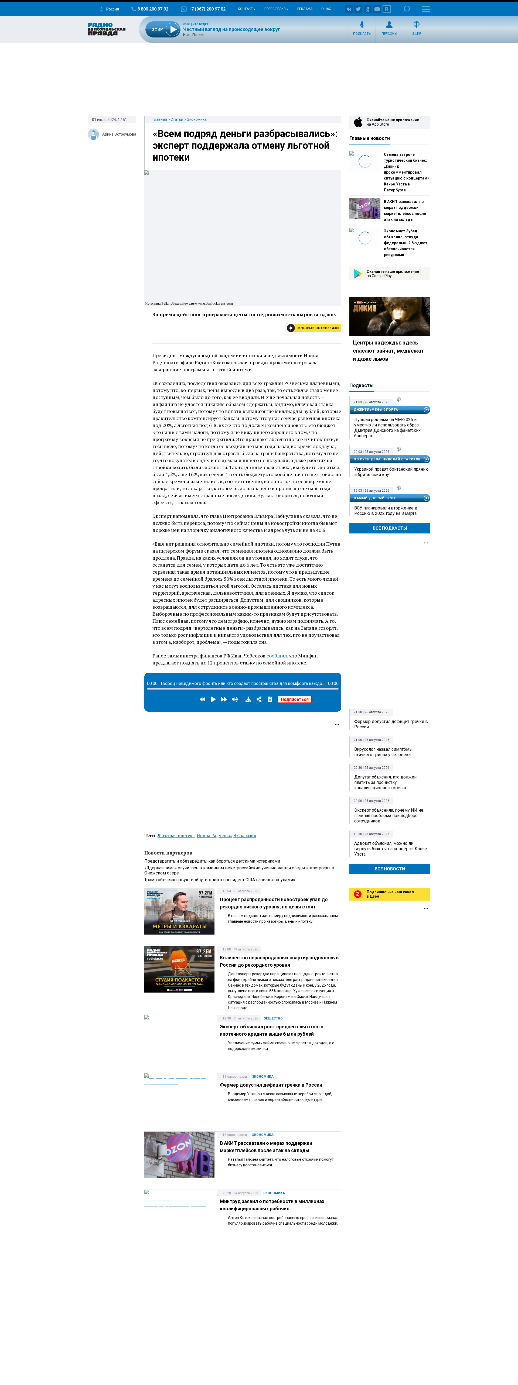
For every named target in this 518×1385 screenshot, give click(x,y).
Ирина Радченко (214, 835)
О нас (326, 9)
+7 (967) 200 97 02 (207, 9)
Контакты (246, 9)
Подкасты (362, 34)
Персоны (389, 34)
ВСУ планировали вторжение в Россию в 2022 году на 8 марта (385, 510)
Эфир (416, 34)
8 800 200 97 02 (152, 9)
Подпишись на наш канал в (317, 327)
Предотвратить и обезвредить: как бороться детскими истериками (212, 861)
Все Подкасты (390, 528)
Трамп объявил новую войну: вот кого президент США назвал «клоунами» (219, 879)
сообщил (277, 655)
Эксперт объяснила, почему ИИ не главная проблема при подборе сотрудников (388, 816)
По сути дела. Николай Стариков (387, 459)
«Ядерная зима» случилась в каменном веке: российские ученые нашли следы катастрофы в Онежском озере (239, 870)
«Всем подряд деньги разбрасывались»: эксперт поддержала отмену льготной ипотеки (245, 145)
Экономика (197, 119)
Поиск (406, 9)
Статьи (177, 119)
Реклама (304, 9)
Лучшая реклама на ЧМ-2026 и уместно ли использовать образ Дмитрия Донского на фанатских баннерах (387, 427)
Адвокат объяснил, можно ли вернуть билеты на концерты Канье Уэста (390, 849)
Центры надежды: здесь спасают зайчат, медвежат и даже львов (388, 350)
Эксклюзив (244, 835)
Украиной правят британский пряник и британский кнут (391, 472)
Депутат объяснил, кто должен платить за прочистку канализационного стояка (385, 782)
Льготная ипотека (176, 835)
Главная (160, 119)
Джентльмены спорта (376, 410)
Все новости (390, 868)
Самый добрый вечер (375, 498)
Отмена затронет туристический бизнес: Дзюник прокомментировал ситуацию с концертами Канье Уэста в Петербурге (407, 172)
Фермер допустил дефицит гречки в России (271, 1085)
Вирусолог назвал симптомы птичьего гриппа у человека (383, 752)
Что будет (201, 24)
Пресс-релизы (276, 9)
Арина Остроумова (119, 134)
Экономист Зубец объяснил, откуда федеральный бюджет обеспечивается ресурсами (405, 243)
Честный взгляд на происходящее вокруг (231, 29)
